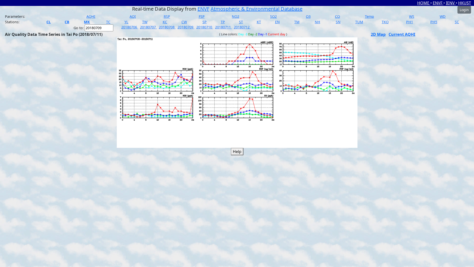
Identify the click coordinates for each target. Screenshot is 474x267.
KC (165, 22)
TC (108, 22)
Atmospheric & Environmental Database (256, 8)
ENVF (438, 3)
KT (259, 22)
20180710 (204, 27)
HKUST (464, 3)
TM (296, 22)
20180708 (167, 27)
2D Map (378, 34)
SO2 (273, 16)
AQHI (90, 16)
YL (126, 22)
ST (241, 22)
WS (411, 16)
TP (223, 22)
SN (338, 22)
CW (184, 22)
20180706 (129, 27)
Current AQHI (402, 34)
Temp (369, 16)
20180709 (186, 27)
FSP (202, 16)
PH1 (409, 22)
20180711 (223, 27)
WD (443, 16)
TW (144, 22)
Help (237, 151)
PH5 (433, 22)
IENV (451, 3)
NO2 (235, 16)
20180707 (148, 27)
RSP (167, 16)
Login (464, 9)
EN (277, 22)
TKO (385, 22)
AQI (133, 16)
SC (457, 22)
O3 (308, 16)
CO (337, 16)
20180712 (242, 27)
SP (204, 22)
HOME (423, 3)
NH (317, 22)
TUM (359, 22)
